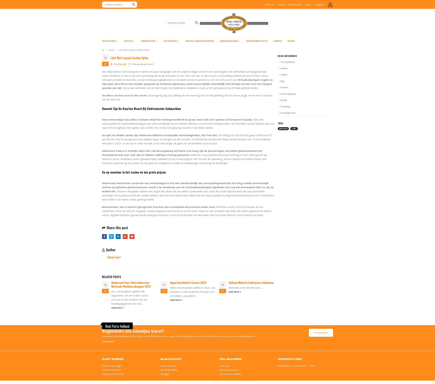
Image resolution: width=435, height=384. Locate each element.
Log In (308, 4)
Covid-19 (269, 4)
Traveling (285, 106)
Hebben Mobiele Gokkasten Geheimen (251, 282)
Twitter (111, 236)
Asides (283, 74)
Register (319, 4)
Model (283, 100)
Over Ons (224, 365)
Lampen (277, 41)
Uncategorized (287, 112)
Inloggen (165, 374)
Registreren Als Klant (113, 374)
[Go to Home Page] (103, 50)
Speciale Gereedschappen (199, 41)
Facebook (104, 236)
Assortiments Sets (256, 41)
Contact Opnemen (111, 369)
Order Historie (168, 365)
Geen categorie (288, 93)
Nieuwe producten (229, 369)
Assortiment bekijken (230, 374)
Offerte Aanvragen (112, 365)
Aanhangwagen (229, 41)
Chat (294, 128)
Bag (282, 81)
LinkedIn (118, 236)
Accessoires (170, 41)
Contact (281, 4)
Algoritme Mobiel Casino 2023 (188, 282)
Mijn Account (295, 4)
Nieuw (291, 41)
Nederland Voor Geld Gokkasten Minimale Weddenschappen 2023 (131, 284)
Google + (125, 236)
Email (131, 236)
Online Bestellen (169, 369)
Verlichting (109, 41)
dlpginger (122, 64)
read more (116, 307)
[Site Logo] (234, 23)
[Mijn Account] (330, 4)
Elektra (128, 41)
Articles (284, 68)
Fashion (284, 87)
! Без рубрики (287, 61)
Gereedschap (148, 41)
